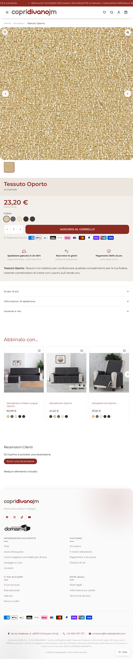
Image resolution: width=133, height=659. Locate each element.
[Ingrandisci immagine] (128, 32)
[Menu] (7, 12)
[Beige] (6, 219)
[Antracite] (32, 219)
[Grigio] (13, 219)
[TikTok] (22, 517)
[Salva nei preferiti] (5, 32)
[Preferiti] (104, 12)
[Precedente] (5, 93)
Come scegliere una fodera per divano (25, 557)
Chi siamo (75, 546)
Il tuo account (12, 585)
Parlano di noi (77, 562)
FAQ (6, 546)
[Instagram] (14, 517)
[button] (8, 416)
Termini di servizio (80, 596)
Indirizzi (8, 596)
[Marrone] (26, 219)
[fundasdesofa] (34, 12)
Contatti (8, 568)
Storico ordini (11, 601)
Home (7, 23)
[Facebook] (7, 517)
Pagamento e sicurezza (83, 557)
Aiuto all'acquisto (14, 551)
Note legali (76, 585)
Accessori (19, 23)
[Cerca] (111, 12)
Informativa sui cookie (82, 590)
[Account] (118, 12)
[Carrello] (126, 12)
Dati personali (12, 590)
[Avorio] (19, 219)
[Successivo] (127, 93)
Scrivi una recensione (20, 461)
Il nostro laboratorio (81, 551)
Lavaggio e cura (13, 562)
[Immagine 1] (9, 167)
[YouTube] (29, 517)
